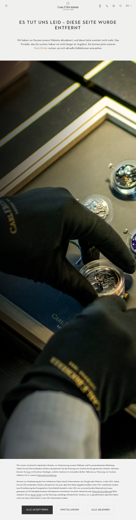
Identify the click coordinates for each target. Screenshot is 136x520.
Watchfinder (41, 48)
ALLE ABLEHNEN (100, 510)
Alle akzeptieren (37, 510)
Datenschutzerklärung (46, 475)
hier (29, 472)
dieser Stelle (36, 495)
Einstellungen (70, 510)
